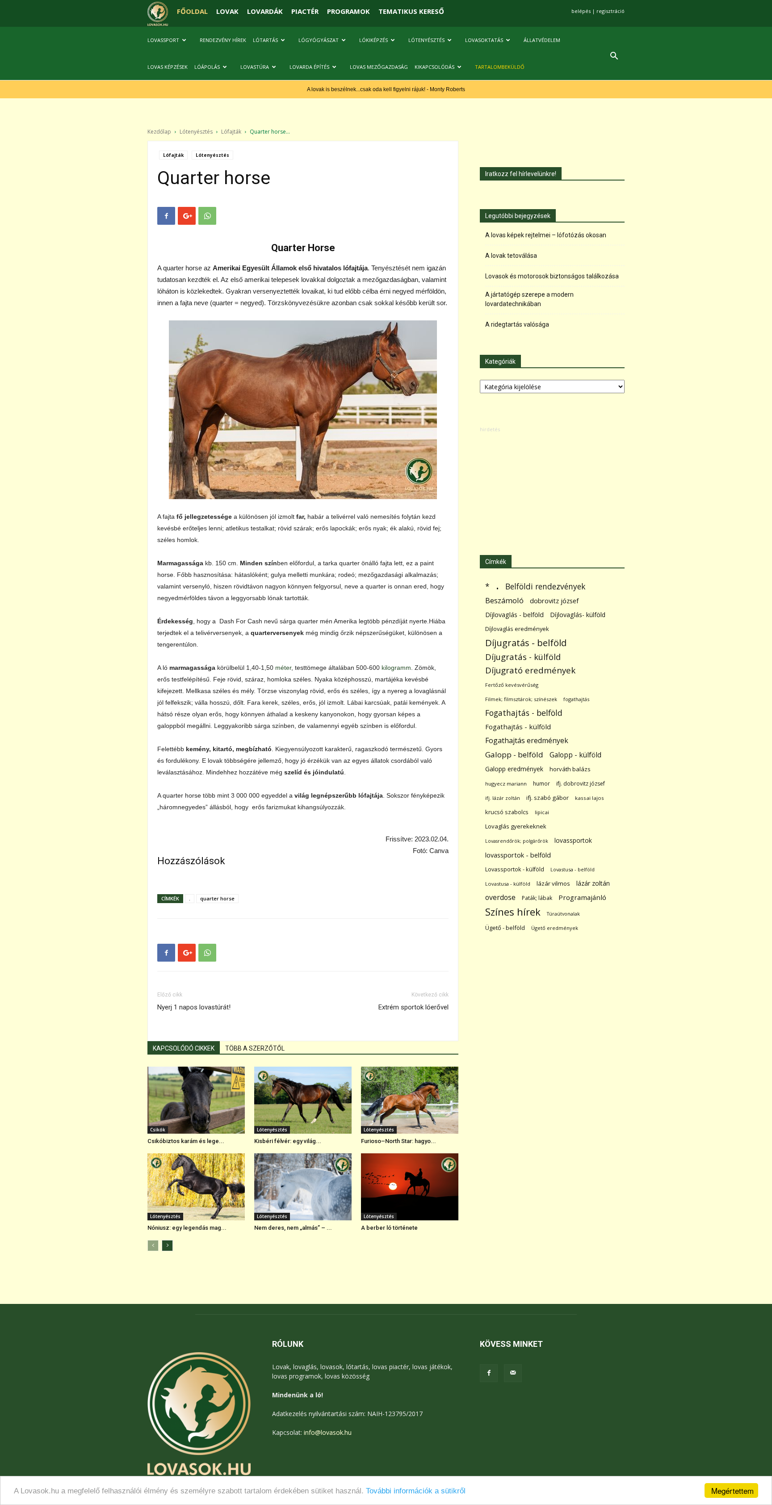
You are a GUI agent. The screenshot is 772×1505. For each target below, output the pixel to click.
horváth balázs (570, 769)
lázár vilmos (553, 883)
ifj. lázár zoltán (502, 798)
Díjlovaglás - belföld (514, 614)
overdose (500, 897)
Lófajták (231, 131)
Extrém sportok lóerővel (413, 1007)
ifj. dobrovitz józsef (580, 783)
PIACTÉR (305, 11)
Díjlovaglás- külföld (577, 614)
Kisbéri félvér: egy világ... (287, 1141)
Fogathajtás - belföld (523, 713)
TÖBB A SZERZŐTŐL (255, 1048)
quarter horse (217, 898)
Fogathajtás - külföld (518, 726)
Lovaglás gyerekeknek (515, 826)
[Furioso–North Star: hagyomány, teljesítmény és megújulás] (409, 1100)
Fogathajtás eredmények (526, 740)
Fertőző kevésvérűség (511, 684)
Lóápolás (207, 66)
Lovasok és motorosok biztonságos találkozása (552, 276)
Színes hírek (513, 911)
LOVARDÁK (265, 11)
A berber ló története (389, 1227)
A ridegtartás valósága (517, 324)
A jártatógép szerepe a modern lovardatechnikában (529, 299)
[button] (614, 57)
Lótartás (265, 40)
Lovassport (163, 40)
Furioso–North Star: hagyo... (398, 1141)
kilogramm (396, 667)
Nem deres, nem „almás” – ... (293, 1227)
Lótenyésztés (426, 40)
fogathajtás (576, 699)
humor (541, 783)
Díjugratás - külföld (523, 656)
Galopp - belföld (514, 754)
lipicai (542, 812)
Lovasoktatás (484, 40)
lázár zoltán (593, 883)
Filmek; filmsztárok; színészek (521, 699)
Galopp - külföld (575, 755)
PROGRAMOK (348, 11)
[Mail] (513, 1373)
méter (283, 667)
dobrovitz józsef (554, 600)
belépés (581, 11)
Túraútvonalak (563, 913)
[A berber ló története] (409, 1186)
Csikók (157, 1130)
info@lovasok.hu (328, 1432)
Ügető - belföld (505, 928)
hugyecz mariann (506, 783)
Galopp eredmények (514, 769)
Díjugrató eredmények (530, 670)
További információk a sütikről (416, 1491)
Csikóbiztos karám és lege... (185, 1141)
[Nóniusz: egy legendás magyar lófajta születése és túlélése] (196, 1186)
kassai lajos (589, 798)
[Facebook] (489, 1373)
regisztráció (610, 11)
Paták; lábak (537, 898)
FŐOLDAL (192, 11)
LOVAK (227, 11)
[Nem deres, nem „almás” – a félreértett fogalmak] (303, 1186)
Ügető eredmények (554, 928)
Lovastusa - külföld (507, 883)
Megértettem (732, 1490)
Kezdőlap (159, 131)
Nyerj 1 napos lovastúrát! (194, 1007)
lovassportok (573, 840)
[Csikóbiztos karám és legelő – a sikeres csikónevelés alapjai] (196, 1100)
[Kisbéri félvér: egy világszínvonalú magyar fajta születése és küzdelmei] (303, 1100)
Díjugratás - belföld (525, 642)
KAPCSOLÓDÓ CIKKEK (183, 1048)
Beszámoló (504, 600)
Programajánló (582, 897)
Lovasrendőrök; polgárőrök (516, 841)
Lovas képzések (167, 66)
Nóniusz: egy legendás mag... (187, 1227)
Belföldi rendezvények (545, 586)
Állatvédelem (542, 40)
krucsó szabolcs (507, 812)
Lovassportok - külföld (514, 869)
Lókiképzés (373, 40)
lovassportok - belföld (518, 855)
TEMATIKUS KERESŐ (411, 11)
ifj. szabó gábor (547, 798)
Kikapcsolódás (434, 66)
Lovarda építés (309, 66)
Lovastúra (254, 66)
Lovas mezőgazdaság (379, 66)
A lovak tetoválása (511, 255)
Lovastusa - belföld (572, 869)
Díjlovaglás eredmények (517, 629)
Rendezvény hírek (223, 40)
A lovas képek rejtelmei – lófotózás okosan (545, 235)
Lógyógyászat (318, 40)
